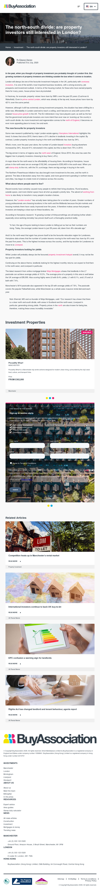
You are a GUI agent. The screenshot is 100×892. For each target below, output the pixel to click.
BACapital (8, 793)
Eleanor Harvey (25, 59)
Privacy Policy (90, 881)
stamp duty (14, 167)
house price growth (20, 113)
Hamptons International (69, 133)
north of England (72, 120)
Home (8, 47)
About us (7, 787)
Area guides (8, 807)
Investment (18, 47)
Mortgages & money (12, 827)
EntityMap (72, 879)
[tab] (47, 398)
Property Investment (14, 567)
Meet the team (9, 790)
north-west (46, 152)
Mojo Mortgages (54, 271)
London (7, 771)
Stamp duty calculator (12, 810)
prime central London (31, 99)
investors (67, 144)
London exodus (24, 200)
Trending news (9, 830)
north (60, 305)
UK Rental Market (14, 618)
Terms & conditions (88, 879)
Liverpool (19, 244)
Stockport (7, 780)
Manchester (12, 391)
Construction (9, 821)
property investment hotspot (60, 254)
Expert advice (9, 804)
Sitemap (61, 879)
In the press (8, 796)
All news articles (10, 818)
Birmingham (8, 774)
